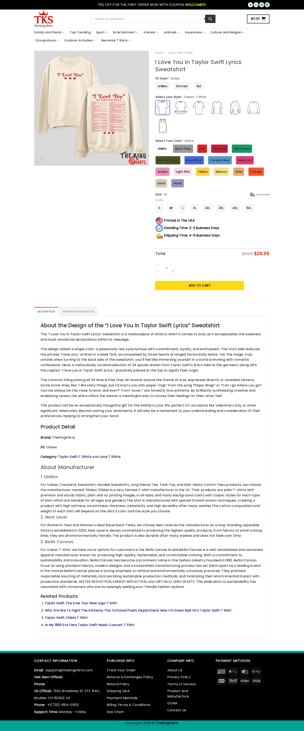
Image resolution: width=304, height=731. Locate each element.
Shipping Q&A (118, 691)
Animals (170, 32)
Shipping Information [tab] (78, 311)
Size (212, 194)
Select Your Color (175, 141)
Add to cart (200, 285)
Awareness (193, 32)
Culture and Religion (226, 32)
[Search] (210, 19)
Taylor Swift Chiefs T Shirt (66, 617)
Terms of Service (181, 684)
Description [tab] (46, 311)
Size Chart (115, 711)
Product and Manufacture (178, 694)
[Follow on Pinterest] (261, 4)
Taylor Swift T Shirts (180, 52)
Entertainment (124, 32)
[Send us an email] (256, 4)
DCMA (172, 703)
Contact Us (176, 710)
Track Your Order (121, 670)
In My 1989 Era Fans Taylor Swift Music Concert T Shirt (90, 624)
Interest (150, 32)
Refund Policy (118, 684)
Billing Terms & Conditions (128, 704)
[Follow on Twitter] (250, 4)
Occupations (46, 40)
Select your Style (181, 97)
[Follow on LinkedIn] (267, 4)
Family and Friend (47, 32)
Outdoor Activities (78, 40)
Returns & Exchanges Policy (130, 677)
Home (159, 52)
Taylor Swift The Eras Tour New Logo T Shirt (81, 603)
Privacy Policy (178, 677)
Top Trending (80, 32)
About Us (175, 670)
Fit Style (168, 78)
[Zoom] (40, 161)
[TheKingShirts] (44, 19)
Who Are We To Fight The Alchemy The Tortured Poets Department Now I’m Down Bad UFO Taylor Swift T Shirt (138, 610)
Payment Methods (122, 698)
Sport (100, 32)
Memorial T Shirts (114, 40)
